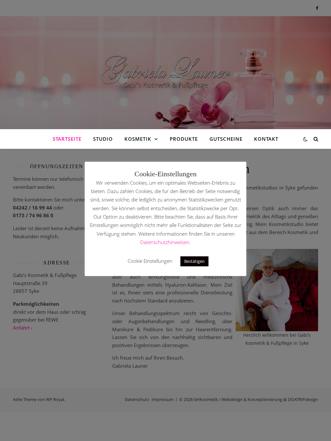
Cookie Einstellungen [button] (150, 261)
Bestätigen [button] (194, 261)
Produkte (184, 139)
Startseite (67, 139)
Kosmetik (137, 139)
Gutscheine (225, 139)
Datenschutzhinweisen (164, 242)
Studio (103, 139)
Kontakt (266, 139)
